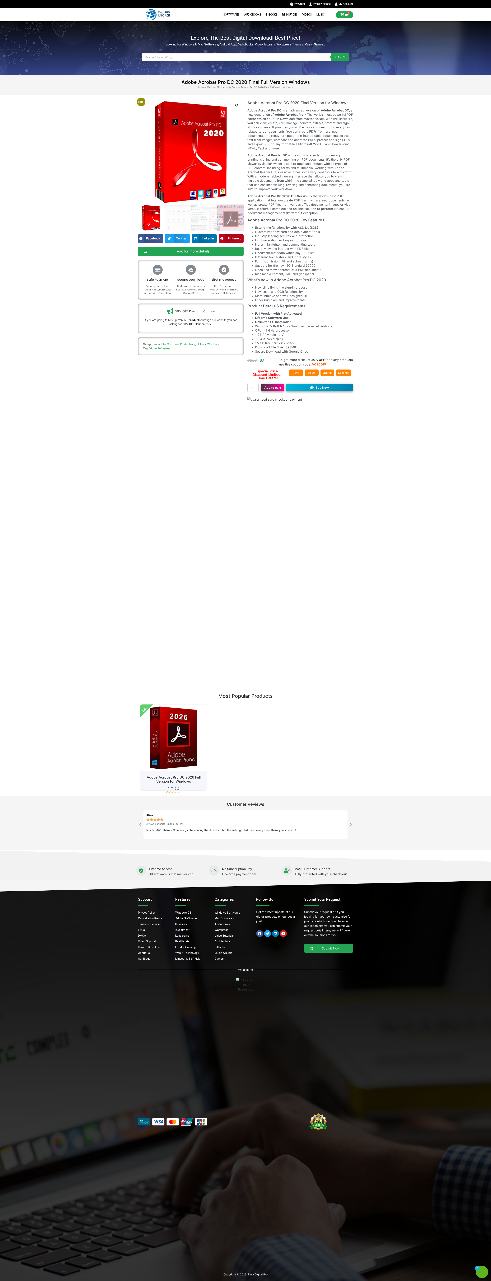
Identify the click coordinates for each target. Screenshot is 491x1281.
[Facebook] (259, 933)
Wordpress (221, 930)
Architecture (222, 941)
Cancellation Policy (150, 918)
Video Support (147, 941)
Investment (182, 930)
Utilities (201, 344)
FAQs (141, 930)
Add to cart (272, 387)
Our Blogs (144, 958)
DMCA (142, 935)
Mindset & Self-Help (187, 958)
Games (219, 958)
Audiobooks (252, 14)
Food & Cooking (185, 947)
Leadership (182, 935)
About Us (144, 953)
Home (201, 87)
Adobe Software (168, 344)
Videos (307, 14)
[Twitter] (267, 933)
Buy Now (322, 387)
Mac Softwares (224, 918)
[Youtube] (283, 933)
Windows (211, 87)
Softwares (231, 14)
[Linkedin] (275, 933)
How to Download (149, 947)
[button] (237, 105)
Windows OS (183, 912)
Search (340, 57)
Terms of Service (149, 924)
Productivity (224, 87)
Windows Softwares (227, 912)
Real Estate (182, 941)
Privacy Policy (146, 912)
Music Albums (223, 953)
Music (320, 14)
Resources (290, 14)
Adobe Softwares (159, 348)
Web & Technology (187, 953)
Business (181, 924)
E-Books (272, 14)
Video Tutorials (224, 935)
